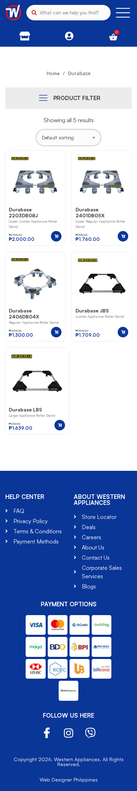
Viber (90, 733)
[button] (56, 236)
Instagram (68, 733)
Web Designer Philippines (69, 780)
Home (53, 73)
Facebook (46, 733)
